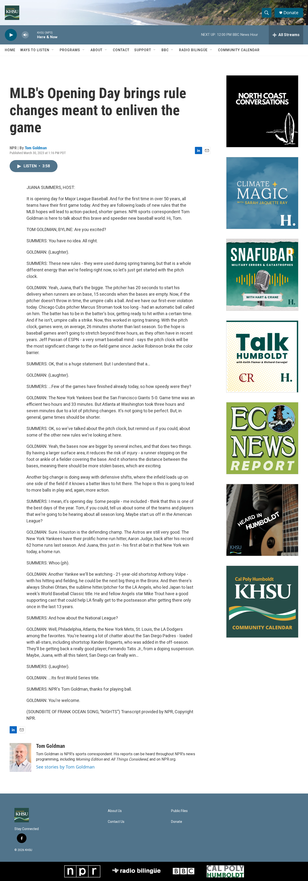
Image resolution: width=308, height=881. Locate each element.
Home (10, 50)
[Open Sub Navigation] (53, 50)
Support (142, 50)
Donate (290, 12)
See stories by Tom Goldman (65, 767)
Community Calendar (239, 50)
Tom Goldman (36, 147)
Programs (70, 50)
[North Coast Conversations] (262, 111)
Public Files (179, 811)
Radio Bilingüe (193, 50)
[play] (11, 35)
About (96, 50)
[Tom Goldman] (20, 757)
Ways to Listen (34, 50)
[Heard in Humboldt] (262, 520)
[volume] (25, 35)
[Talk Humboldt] (262, 356)
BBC (165, 50)
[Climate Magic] (262, 193)
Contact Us (116, 822)
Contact (121, 50)
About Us (115, 811)
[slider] (33, 34)
